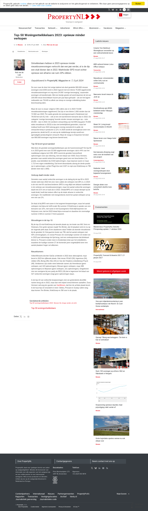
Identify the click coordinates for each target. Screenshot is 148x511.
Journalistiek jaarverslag (25, 499)
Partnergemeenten (66, 494)
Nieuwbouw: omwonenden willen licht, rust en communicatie (103, 80)
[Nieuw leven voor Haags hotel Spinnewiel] (123, 140)
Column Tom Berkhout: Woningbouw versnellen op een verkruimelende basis (104, 50)
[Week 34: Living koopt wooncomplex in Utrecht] (123, 126)
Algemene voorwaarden (49, 507)
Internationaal (100, 309)
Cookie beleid (35, 507)
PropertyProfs (83, 494)
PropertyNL (20, 505)
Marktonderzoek (33, 51)
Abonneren (94, 28)
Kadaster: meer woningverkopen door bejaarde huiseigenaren (102, 170)
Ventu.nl (73, 496)
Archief (63, 496)
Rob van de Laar (52, 45)
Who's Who (78, 28)
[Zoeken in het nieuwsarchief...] (124, 9)
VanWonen (61, 285)
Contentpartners (99, 160)
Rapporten (19, 496)
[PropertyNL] (74, 20)
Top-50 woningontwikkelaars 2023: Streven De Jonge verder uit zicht (53, 303)
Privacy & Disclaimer (65, 507)
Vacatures (107, 28)
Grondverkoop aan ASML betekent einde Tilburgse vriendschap (103, 110)
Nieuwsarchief (25, 28)
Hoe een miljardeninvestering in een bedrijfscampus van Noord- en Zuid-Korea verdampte (109, 303)
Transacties (40, 28)
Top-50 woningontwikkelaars (43, 308)
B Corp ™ (76, 507)
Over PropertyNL (23, 507)
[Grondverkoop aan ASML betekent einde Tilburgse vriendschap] (123, 110)
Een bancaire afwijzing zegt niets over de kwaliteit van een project (104, 154)
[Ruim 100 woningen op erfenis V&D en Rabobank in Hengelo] (111, 358)
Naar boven (122, 494)
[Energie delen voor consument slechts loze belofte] (123, 186)
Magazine (119, 28)
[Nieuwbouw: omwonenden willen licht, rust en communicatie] (123, 80)
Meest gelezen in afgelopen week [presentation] (111, 271)
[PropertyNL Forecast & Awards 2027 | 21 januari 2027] (111, 245)
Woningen (45, 51)
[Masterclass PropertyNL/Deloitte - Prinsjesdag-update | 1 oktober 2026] (111, 218)
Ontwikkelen (21, 51)
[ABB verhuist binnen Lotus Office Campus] (123, 66)
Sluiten (138, 3)
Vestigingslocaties (49, 496)
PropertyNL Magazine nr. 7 (59, 80)
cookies (23, 3)
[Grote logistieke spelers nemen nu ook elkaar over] (111, 426)
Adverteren (65, 28)
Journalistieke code (48, 499)
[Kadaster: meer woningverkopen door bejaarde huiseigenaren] (123, 170)
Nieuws (20, 45)
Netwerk (51, 28)
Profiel (19, 82)
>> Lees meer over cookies (40, 5)
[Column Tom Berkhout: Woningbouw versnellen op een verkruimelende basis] (123, 50)
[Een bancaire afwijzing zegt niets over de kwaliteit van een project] (123, 154)
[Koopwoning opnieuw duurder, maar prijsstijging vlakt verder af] (111, 392)
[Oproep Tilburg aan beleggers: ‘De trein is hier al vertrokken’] (111, 325)
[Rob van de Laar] (19, 64)
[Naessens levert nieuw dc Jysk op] (123, 96)
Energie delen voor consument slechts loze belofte (103, 187)
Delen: (16, 316)
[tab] (111, 272)
